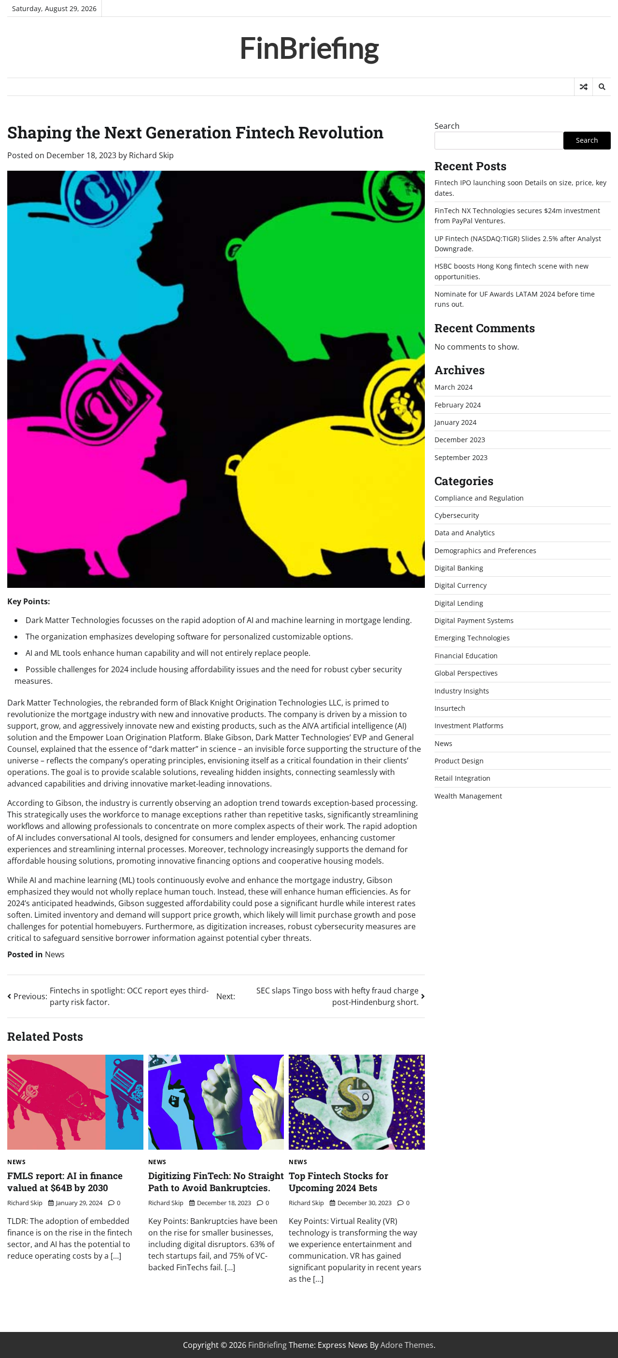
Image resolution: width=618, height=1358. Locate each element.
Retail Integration (463, 778)
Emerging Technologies (472, 637)
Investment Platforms (469, 725)
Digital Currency (461, 585)
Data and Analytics (465, 532)
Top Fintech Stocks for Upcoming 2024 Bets (338, 1181)
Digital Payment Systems (474, 620)
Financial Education (466, 655)
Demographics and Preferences (485, 550)
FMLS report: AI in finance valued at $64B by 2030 (65, 1181)
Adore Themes (407, 1345)
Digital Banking (459, 567)
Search (447, 126)
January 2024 (456, 422)
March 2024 (454, 387)
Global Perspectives (466, 673)
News (55, 954)
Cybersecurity (457, 515)
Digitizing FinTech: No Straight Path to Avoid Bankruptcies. (216, 1181)
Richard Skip (151, 155)
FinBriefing (309, 47)
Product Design (459, 760)
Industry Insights (462, 690)
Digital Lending (459, 603)
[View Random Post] (583, 87)
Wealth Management (468, 796)
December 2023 (460, 439)
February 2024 (458, 404)
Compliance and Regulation (479, 497)
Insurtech (450, 708)
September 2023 (461, 457)
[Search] (601, 87)
